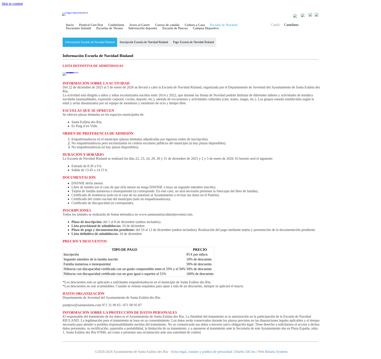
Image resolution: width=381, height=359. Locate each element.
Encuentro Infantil (78, 28)
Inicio (70, 25)
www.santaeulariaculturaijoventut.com (165, 214)
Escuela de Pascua (175, 28)
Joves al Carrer (139, 25)
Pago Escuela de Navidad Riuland (193, 42)
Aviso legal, (179, 352)
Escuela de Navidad (223, 25)
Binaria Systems (276, 352)
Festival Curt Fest (91, 25)
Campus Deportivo (206, 28)
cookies (193, 352)
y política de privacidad (215, 352)
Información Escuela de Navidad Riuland (90, 42)
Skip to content (12, 3)
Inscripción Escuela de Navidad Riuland (144, 42)
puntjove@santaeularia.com (82, 305)
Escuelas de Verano (109, 28)
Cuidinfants (116, 25)
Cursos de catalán (167, 25)
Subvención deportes (142, 28)
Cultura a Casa (195, 25)
